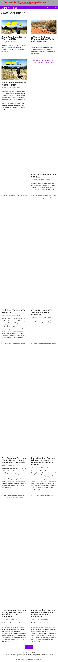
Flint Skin (39, 659)
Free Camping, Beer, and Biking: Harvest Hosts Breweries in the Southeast (14, 613)
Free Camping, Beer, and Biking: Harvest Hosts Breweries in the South (14, 460)
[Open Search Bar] (52, 7)
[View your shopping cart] (48, 7)
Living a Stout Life (10, 7)
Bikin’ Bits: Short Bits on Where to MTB (14, 38)
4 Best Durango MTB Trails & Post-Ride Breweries (41, 312)
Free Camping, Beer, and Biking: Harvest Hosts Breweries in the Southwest (43, 613)
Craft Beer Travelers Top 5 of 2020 (14, 311)
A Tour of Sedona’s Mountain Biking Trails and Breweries (42, 39)
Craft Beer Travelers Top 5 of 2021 (43, 175)
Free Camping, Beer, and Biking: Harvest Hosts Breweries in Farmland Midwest (43, 461)
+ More (29, 647)
